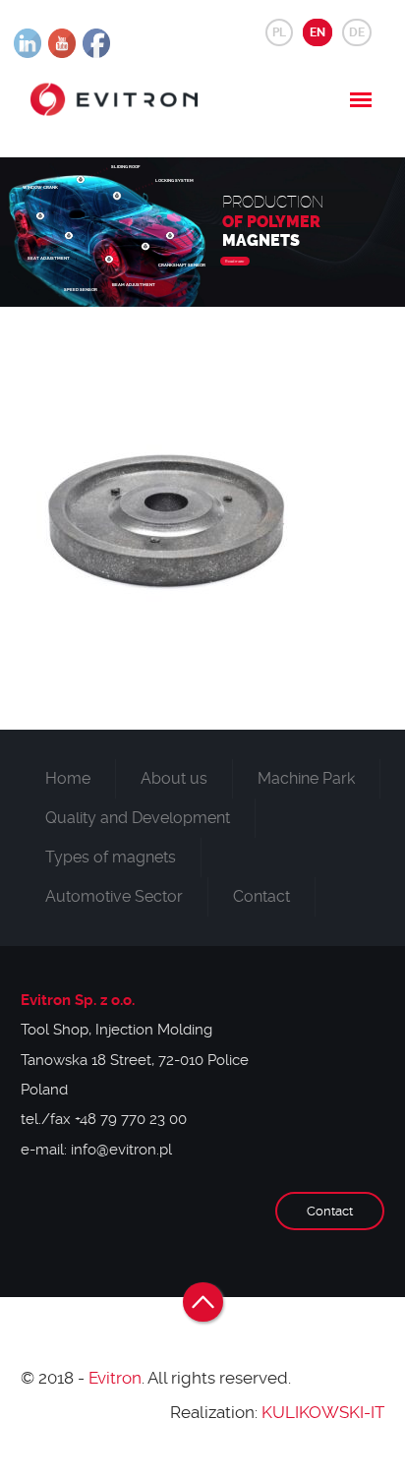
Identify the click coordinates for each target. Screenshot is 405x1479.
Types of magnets (110, 857)
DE (357, 32)
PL (279, 32)
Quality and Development (137, 817)
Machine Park (306, 778)
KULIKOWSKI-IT (322, 1412)
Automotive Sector (114, 896)
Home (67, 778)
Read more (234, 261)
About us (174, 778)
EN (317, 32)
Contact (261, 896)
